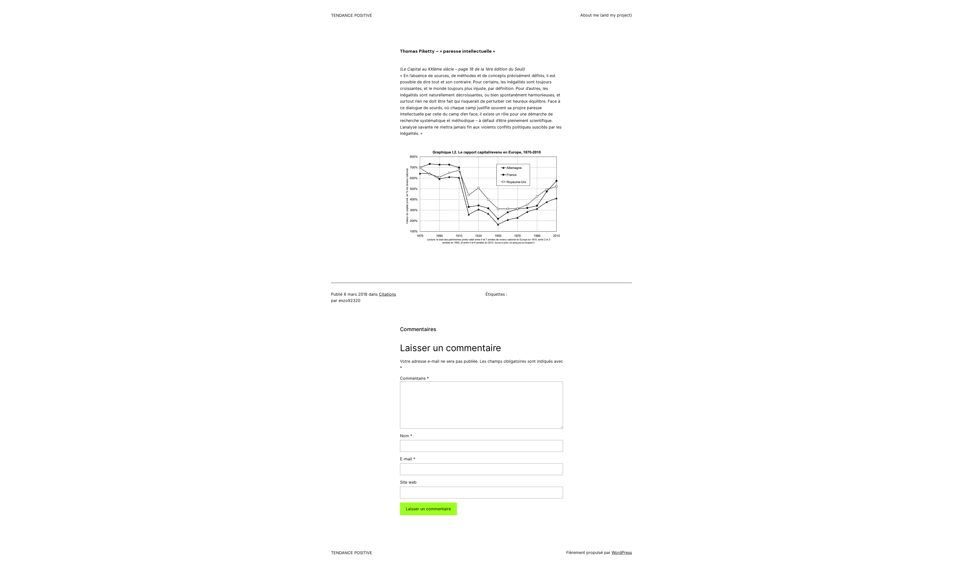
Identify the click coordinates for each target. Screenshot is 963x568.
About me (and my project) (606, 15)
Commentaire (414, 378)
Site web (408, 482)
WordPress (622, 552)
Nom (406, 435)
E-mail (407, 458)
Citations (387, 294)
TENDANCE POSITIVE (351, 15)
